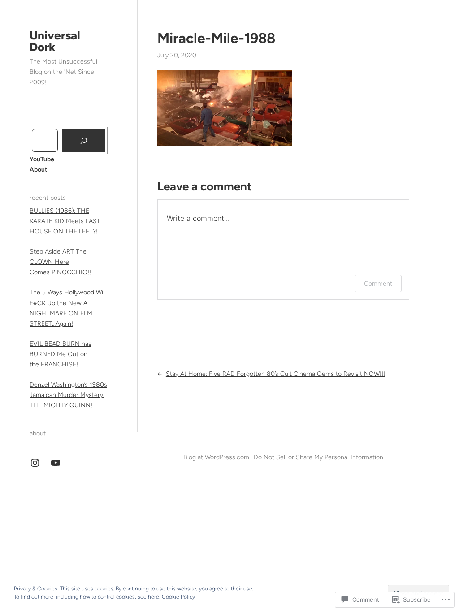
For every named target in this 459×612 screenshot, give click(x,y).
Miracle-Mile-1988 (216, 38)
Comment (378, 283)
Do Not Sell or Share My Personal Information (318, 457)
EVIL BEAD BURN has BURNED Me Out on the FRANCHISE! (60, 354)
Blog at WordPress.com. (217, 457)
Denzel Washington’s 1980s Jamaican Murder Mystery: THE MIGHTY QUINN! (68, 395)
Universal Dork (55, 41)
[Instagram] (35, 462)
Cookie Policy (178, 597)
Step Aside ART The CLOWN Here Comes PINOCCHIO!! (60, 262)
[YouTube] (55, 462)
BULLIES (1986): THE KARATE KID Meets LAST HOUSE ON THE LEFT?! (65, 221)
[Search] (83, 140)
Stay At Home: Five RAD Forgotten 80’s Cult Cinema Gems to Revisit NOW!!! (275, 374)
